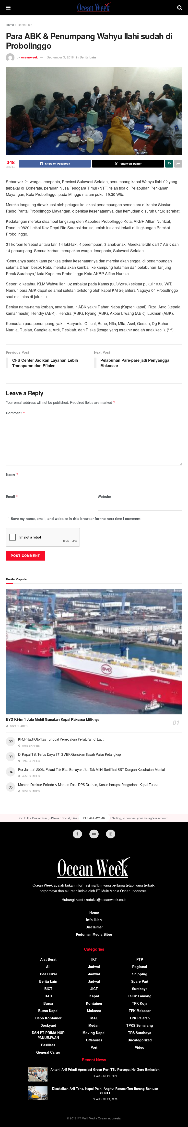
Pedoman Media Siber (94, 934)
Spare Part (139, 981)
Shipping (139, 973)
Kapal (94, 995)
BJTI (48, 995)
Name (12, 474)
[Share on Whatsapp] (169, 164)
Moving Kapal (94, 1032)
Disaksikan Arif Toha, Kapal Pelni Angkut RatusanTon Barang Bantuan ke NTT (105, 1090)
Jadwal (94, 966)
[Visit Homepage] (94, 7)
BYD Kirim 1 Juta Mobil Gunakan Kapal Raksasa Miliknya (52, 719)
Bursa (48, 1003)
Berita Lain (25, 25)
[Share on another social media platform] (178, 164)
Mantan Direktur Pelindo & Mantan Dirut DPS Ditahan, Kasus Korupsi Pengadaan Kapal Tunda (88, 784)
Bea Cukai (48, 973)
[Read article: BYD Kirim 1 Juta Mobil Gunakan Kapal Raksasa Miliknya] (94, 652)
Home (10, 25)
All (48, 966)
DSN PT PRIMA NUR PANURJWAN (48, 1035)
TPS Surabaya (139, 1032)
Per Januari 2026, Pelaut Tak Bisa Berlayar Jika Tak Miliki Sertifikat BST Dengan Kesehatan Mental (91, 769)
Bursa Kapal (48, 1010)
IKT (94, 959)
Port (94, 1047)
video (139, 1047)
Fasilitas (48, 1044)
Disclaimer (94, 926)
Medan (94, 1025)
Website (104, 496)
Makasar (94, 1010)
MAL (94, 1017)
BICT (48, 988)
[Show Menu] (8, 7)
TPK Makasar (140, 1010)
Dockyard (48, 1025)
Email (12, 496)
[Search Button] (179, 7)
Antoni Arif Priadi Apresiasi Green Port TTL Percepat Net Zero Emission (105, 1069)
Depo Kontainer (48, 1017)
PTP (139, 959)
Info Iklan (94, 919)
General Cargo (48, 1052)
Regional (139, 966)
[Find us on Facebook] (77, 834)
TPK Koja (139, 1003)
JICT (94, 988)
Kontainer (94, 1003)
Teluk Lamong (140, 995)
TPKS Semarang (139, 1025)
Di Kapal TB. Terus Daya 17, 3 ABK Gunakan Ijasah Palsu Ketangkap (69, 754)
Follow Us (95, 818)
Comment (15, 412)
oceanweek (29, 57)
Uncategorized (140, 1039)
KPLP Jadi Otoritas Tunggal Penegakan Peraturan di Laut (61, 739)
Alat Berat (48, 959)
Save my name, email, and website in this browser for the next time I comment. (76, 518)
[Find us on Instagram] (110, 834)
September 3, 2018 (60, 57)
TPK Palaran (139, 1017)
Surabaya (140, 988)
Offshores (94, 1039)
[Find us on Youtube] (94, 834)
